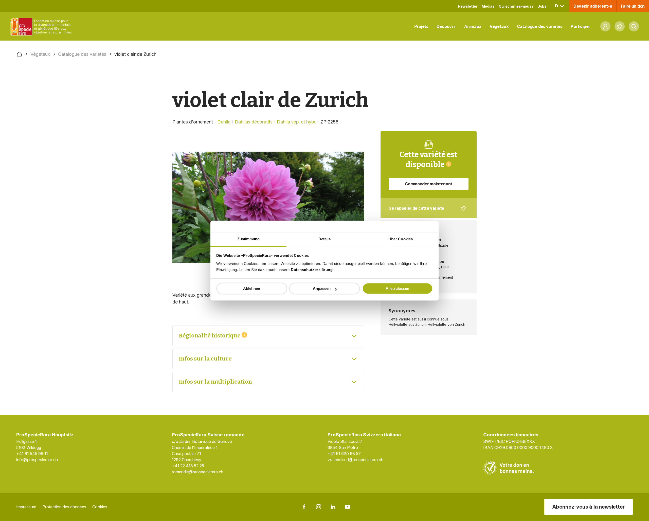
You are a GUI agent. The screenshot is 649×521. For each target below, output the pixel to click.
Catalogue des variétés (540, 26)
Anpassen (322, 288)
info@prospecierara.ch (37, 459)
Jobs (542, 6)
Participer (580, 26)
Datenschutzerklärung (312, 269)
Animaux (472, 26)
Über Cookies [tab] (400, 239)
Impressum (26, 506)
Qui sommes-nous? (516, 6)
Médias (488, 6)
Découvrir (446, 26)
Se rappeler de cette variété (425, 212)
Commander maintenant (428, 183)
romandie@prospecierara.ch (197, 471)
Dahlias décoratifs (254, 121)
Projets (421, 26)
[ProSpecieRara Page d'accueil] (42, 26)
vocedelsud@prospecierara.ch (355, 459)
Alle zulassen (397, 288)
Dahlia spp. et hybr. (296, 121)
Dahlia (223, 121)
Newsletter (468, 6)
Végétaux (499, 26)
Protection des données (64, 506)
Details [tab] (324, 239)
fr (557, 6)
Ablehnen (251, 288)
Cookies (99, 506)
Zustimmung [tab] (248, 239)
